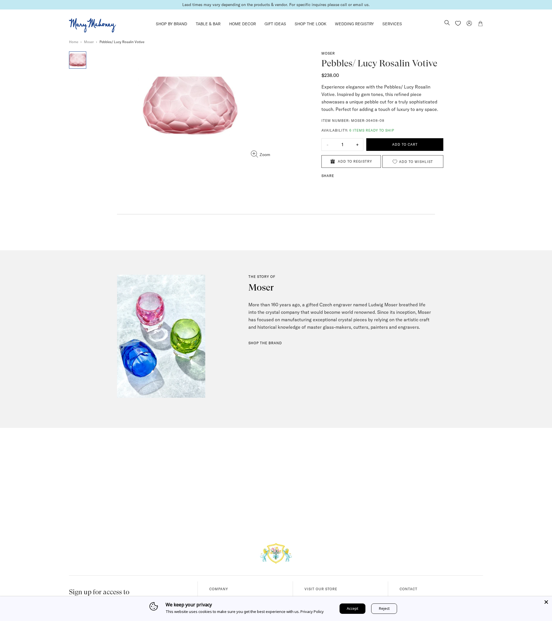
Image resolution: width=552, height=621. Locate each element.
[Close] (546, 602)
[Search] (447, 23)
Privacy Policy (312, 611)
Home (73, 42)
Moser (89, 42)
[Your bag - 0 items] (480, 24)
